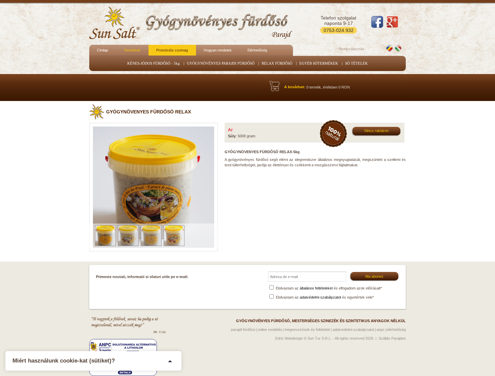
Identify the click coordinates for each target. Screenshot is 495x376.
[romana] (390, 48)
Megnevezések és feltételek (307, 330)
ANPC (380, 330)
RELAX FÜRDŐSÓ (277, 63)
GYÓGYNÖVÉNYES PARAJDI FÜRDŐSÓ (221, 63)
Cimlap (102, 50)
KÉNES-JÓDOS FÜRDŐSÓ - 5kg (153, 63)
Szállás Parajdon (392, 338)
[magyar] (398, 48)
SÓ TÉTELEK (356, 63)
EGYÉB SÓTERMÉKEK (318, 63)
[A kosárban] (294, 73)
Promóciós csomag (172, 50)
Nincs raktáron (376, 131)
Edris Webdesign (289, 338)
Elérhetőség (257, 50)
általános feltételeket (316, 288)
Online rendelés (270, 330)
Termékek (132, 50)
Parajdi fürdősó (243, 330)
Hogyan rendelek (218, 50)
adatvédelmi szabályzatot (320, 297)
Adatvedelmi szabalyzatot (353, 330)
